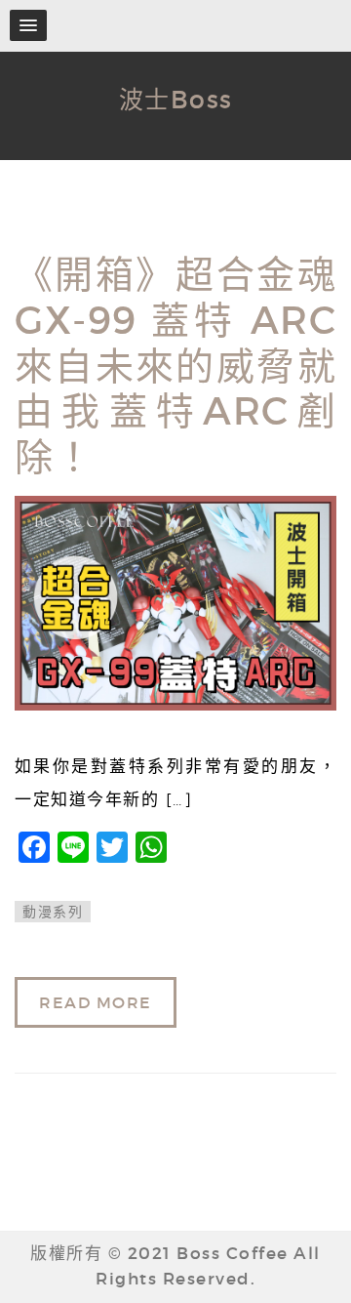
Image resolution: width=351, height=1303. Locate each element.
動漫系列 (52, 911)
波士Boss (176, 100)
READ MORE (95, 1002)
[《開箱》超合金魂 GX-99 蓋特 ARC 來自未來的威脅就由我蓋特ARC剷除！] (175, 603)
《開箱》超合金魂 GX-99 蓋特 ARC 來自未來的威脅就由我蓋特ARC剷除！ (175, 366)
